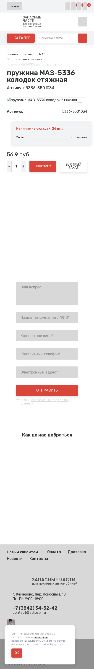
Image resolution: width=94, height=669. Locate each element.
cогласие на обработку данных (45, 401)
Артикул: (15, 111)
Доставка (77, 552)
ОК (17, 653)
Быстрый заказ (73, 166)
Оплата (54, 552)
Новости (15, 559)
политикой (41, 637)
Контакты (38, 559)
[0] (73, 6)
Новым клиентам (22, 552)
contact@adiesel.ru (33, 263)
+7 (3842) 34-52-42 (33, 251)
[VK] (11, 623)
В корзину (43, 166)
